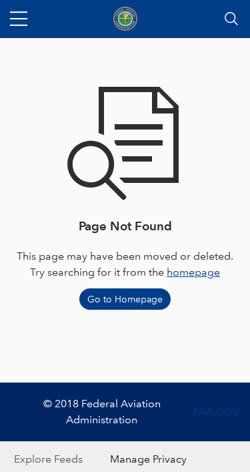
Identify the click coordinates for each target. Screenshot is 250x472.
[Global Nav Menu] (19, 19)
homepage (193, 272)
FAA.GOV (216, 411)
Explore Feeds (48, 459)
